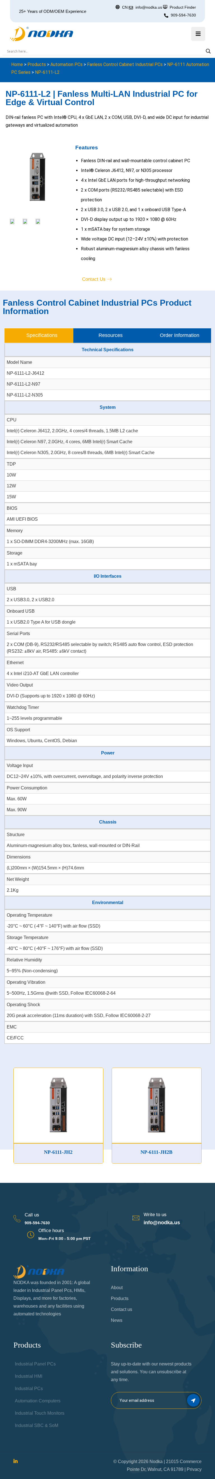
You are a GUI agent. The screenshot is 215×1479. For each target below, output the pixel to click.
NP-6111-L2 (47, 72)
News (116, 1320)
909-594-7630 (183, 15)
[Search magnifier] (208, 51)
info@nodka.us (162, 1222)
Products (36, 64)
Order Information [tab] (179, 335)
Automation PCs (66, 64)
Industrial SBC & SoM (36, 1425)
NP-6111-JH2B (136, 1152)
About (117, 1287)
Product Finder (183, 7)
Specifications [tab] (41, 335)
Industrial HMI (28, 1376)
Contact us (121, 1309)
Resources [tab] (111, 335)
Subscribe (193, 1400)
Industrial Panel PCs (35, 1364)
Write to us (155, 1214)
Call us (32, 1215)
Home (17, 64)
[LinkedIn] (15, 1461)
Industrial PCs (29, 1388)
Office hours (51, 1230)
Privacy (194, 1469)
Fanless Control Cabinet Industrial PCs (125, 64)
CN (125, 7)
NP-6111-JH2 (37, 1152)
